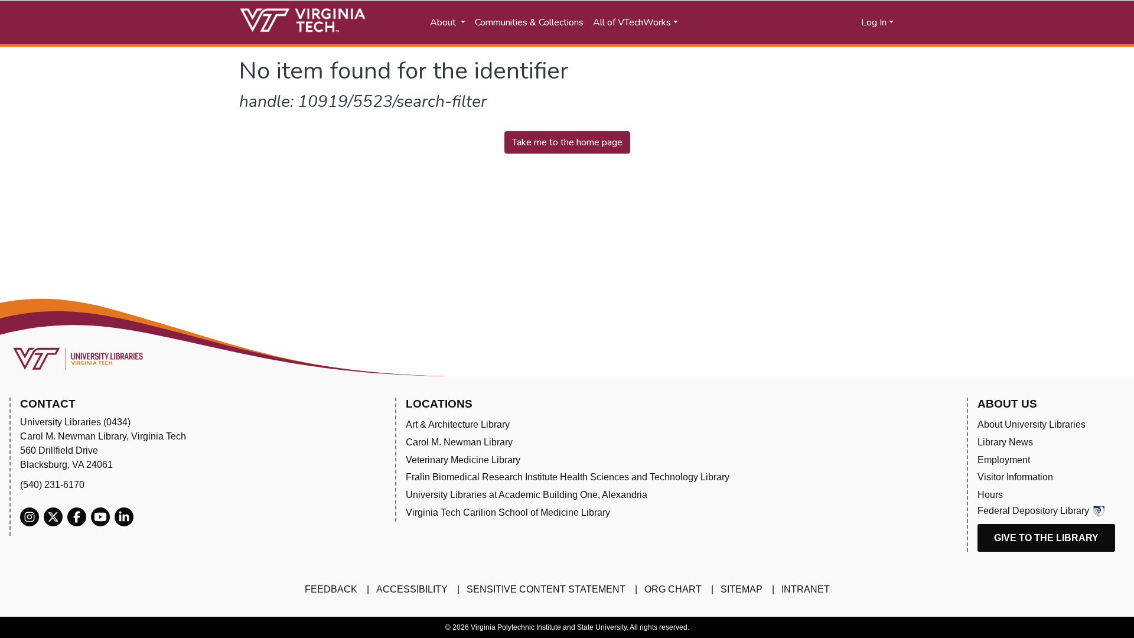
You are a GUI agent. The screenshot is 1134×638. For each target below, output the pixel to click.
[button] (803, 22)
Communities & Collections (529, 22)
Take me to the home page (567, 142)
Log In (874, 22)
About (444, 22)
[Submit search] (739, 22)
